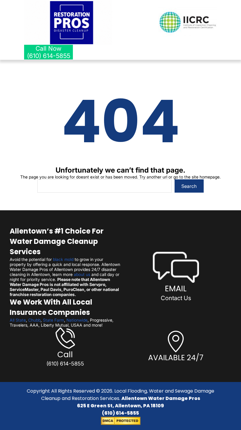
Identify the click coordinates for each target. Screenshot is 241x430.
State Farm (53, 319)
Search (189, 186)
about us (82, 274)
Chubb (34, 319)
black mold (63, 259)
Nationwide (77, 319)
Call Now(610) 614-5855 (48, 52)
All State (18, 319)
